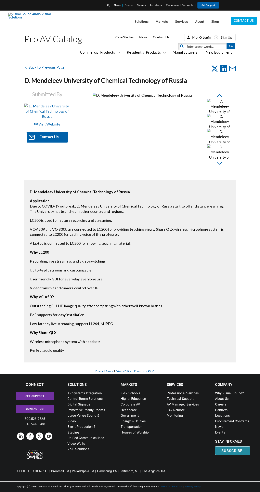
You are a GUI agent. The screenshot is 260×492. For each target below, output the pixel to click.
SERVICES (175, 384)
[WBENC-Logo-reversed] (34, 451)
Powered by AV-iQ (144, 371)
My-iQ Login (201, 37)
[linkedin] (20, 436)
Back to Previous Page (46, 67)
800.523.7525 (35, 419)
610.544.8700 (35, 424)
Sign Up (226, 37)
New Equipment (219, 52)
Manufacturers (184, 52)
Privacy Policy (123, 371)
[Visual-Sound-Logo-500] (31, 14)
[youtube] (48, 436)
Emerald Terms (104, 371)
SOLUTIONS (77, 384)
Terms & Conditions (172, 486)
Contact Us (161, 37)
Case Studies (124, 37)
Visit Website (49, 124)
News (143, 37)
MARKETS (129, 384)
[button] (108, 5)
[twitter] (39, 436)
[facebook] (30, 436)
